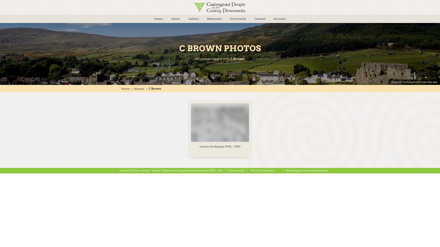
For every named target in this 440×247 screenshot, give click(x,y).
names (139, 88)
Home (158, 18)
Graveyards (238, 18)
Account (280, 18)
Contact (259, 18)
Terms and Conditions (262, 170)
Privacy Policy (236, 170)
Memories (214, 18)
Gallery (193, 18)
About (175, 18)
